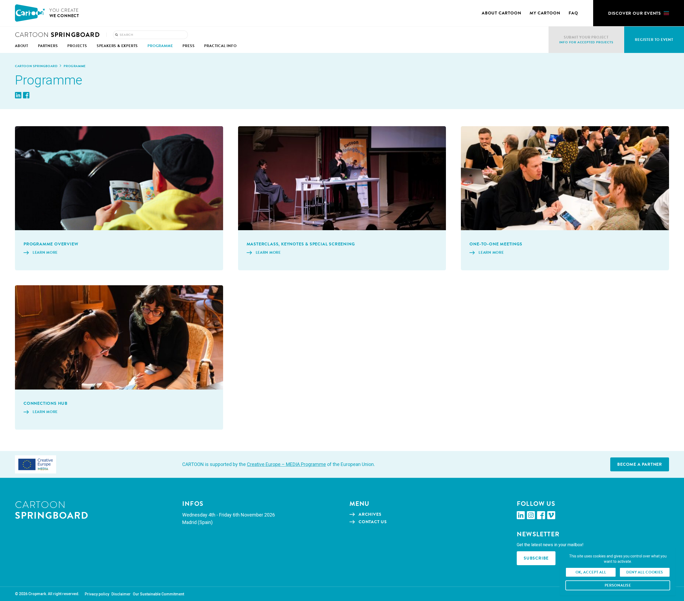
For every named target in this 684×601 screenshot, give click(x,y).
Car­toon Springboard (36, 66)
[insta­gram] (531, 515)
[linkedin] (521, 515)
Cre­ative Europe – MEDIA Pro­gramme (286, 464)
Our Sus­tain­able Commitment (158, 594)
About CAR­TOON (501, 13)
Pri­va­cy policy (97, 594)
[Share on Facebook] (26, 95)
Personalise (618, 585)
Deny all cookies (644, 572)
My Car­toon (545, 13)
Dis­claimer (121, 594)
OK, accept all (591, 572)
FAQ (573, 13)
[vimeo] (551, 515)
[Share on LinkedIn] (18, 95)
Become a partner (639, 464)
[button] (638, 13)
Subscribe (536, 558)
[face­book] (541, 515)
